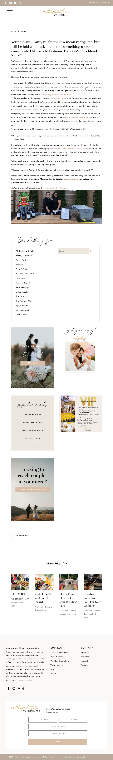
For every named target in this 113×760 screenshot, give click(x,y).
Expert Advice (22, 260)
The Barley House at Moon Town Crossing (69, 148)
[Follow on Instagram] (10, 3)
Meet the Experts (23, 283)
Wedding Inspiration (59, 661)
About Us (85, 652)
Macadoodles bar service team (76, 117)
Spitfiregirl (81, 757)
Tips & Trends (22, 305)
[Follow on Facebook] (5, 3)
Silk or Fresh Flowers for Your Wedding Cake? (68, 600)
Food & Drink (18, 31)
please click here (72, 179)
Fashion (19, 264)
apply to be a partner (32, 489)
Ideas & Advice (57, 656)
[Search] (93, 251)
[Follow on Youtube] (15, 3)
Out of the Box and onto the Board (44, 598)
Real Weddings (22, 287)
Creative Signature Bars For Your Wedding (92, 600)
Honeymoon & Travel (25, 273)
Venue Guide (22, 314)
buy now (33, 363)
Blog (52, 669)
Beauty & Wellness (24, 255)
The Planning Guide (25, 301)
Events (53, 673)
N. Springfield (51, 188)
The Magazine (56, 665)
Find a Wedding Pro (59, 652)
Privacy (60, 757)
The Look (20, 296)
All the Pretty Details (25, 251)
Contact (84, 665)
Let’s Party (20, 278)
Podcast (84, 661)
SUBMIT (58, 742)
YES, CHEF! (18, 594)
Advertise (93, 3)
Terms (67, 757)
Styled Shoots (22, 292)
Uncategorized (22, 310)
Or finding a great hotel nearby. (56, 94)
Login (105, 3)
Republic (64, 188)
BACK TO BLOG (20, 536)
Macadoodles (60, 98)
